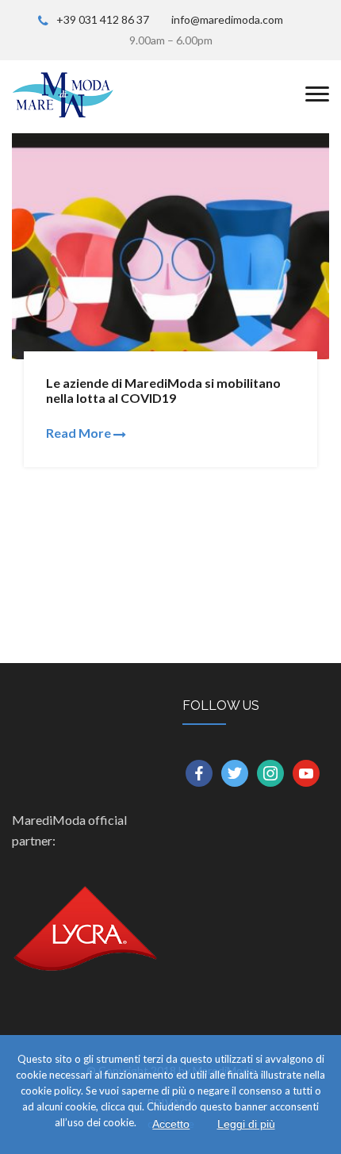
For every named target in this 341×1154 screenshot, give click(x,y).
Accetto (171, 1124)
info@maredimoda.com (227, 19)
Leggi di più (246, 1124)
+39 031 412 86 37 (102, 19)
